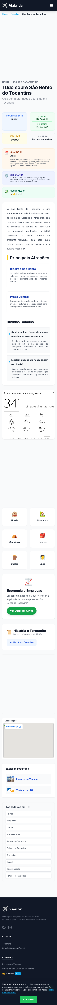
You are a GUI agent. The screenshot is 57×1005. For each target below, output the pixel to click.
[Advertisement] (28, 46)
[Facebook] (4, 927)
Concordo (28, 999)
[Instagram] (10, 927)
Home (5, 14)
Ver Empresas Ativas (21, 610)
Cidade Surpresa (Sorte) (13, 948)
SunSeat (11, 973)
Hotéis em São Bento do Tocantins (18, 969)
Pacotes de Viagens (11, 964)
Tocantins (15, 14)
